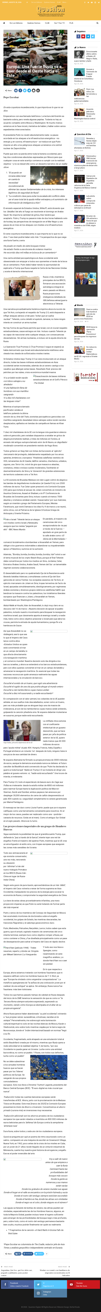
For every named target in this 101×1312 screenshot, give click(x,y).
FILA (71, 23)
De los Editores (36, 2)
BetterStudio (75, 1307)
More (64, 2)
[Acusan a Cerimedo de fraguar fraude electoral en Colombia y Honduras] (79, 72)
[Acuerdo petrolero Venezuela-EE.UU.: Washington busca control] (79, 112)
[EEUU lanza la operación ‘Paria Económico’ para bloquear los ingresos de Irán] (79, 330)
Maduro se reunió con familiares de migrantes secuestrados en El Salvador (55, 1273)
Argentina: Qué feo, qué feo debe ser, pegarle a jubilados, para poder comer (16, 1273)
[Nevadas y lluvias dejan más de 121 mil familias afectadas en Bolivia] (79, 141)
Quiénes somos (49, 2)
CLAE (59, 2)
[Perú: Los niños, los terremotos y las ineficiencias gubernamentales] (79, 92)
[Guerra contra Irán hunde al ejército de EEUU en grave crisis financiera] (79, 312)
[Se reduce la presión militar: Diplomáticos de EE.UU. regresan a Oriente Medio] (79, 350)
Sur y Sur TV (59, 23)
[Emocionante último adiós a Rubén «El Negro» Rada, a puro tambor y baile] (79, 54)
